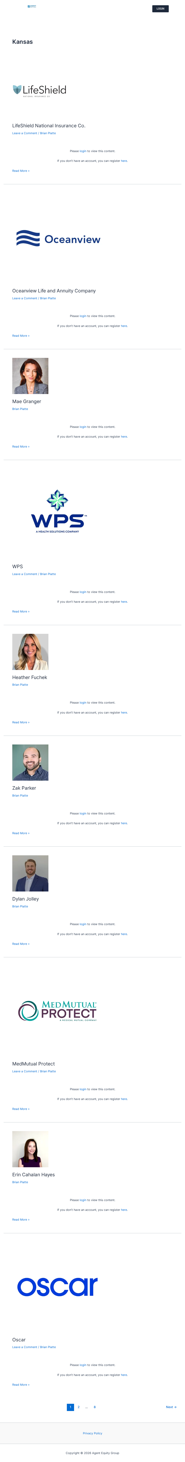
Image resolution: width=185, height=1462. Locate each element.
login (83, 151)
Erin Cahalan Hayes (33, 1174)
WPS (17, 566)
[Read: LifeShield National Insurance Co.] (39, 91)
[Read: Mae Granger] (30, 376)
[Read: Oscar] (57, 1287)
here (124, 161)
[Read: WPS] (57, 513)
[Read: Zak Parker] (30, 762)
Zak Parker (24, 788)
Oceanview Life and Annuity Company (54, 290)
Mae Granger (26, 401)
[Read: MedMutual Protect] (57, 1011)
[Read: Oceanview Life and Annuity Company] (57, 238)
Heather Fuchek (29, 677)
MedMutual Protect (33, 1064)
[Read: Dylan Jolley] (30, 873)
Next (171, 1407)
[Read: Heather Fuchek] (30, 651)
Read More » (21, 170)
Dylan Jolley (25, 899)
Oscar (19, 1339)
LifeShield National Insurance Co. (48, 125)
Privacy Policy (92, 1433)
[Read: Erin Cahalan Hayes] (30, 1149)
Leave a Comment (24, 133)
